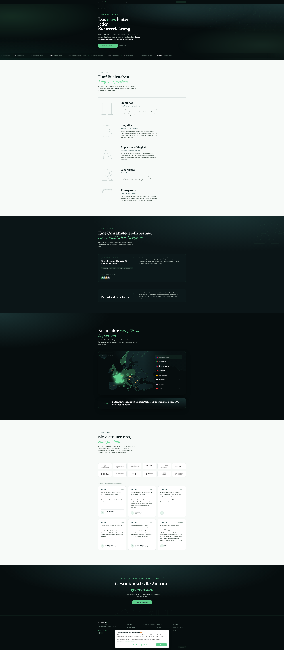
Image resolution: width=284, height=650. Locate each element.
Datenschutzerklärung (178, 627)
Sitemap (174, 630)
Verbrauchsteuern (131, 627)
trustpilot (180, 522)
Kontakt (159, 627)
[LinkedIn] (99, 633)
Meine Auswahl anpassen (148, 644)
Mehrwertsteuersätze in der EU (148, 625)
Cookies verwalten (177, 633)
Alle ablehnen (136, 644)
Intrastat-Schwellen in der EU (148, 628)
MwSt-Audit (129, 624)
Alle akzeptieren (161, 644)
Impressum (175, 624)
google (122, 489)
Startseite (100, 8)
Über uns (154, 2)
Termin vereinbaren (107, 45)
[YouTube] (102, 633)
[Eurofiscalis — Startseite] (102, 2)
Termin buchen (180, 2)
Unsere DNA (123, 45)
